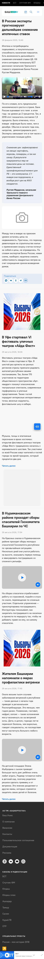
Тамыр (5, 905)
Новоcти (6, 3)
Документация (9, 844)
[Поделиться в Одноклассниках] (16, 280)
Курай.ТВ (6, 917)
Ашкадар (7, 898)
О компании (8, 819)
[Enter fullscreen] (42, 955)
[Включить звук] (37, 426)
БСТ (14, 3)
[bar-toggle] (38, 12)
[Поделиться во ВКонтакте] (11, 280)
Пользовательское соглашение (18, 837)
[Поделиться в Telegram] (21, 280)
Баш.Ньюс (7, 813)
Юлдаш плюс (9, 892)
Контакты (7, 831)
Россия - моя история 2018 (15, 939)
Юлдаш (37, 3)
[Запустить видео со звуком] (22, 575)
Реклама (6, 850)
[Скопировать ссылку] (26, 280)
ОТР (4, 923)
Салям (5, 911)
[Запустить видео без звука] (38, 582)
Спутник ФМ (25, 3)
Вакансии (7, 825)
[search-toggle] (31, 12)
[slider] (12, 97)
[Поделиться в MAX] (6, 280)
